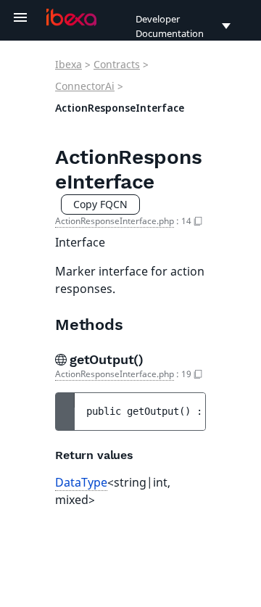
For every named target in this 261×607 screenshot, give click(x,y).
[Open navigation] (20, 17)
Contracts (117, 64)
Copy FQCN (100, 204)
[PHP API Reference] (71, 17)
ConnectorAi (85, 86)
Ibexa (68, 64)
